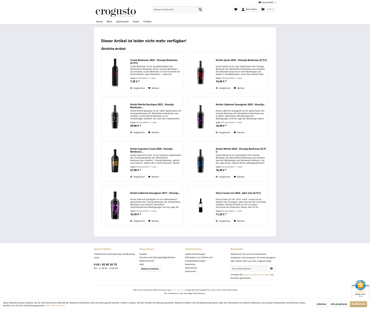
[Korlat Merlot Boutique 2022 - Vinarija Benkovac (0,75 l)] (115, 116)
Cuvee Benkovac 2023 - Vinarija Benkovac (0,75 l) (154, 61)
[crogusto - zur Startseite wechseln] (115, 12)
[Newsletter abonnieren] (271, 268)
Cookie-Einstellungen (195, 254)
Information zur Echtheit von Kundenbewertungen (199, 259)
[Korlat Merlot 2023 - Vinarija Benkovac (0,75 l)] (200, 161)
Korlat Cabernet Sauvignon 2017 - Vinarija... (155, 193)
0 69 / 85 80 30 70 (105, 264)
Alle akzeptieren (339, 304)
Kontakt (143, 254)
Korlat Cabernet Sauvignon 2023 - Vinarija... (241, 104)
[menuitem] (177, 9)
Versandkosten (178, 290)
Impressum (190, 271)
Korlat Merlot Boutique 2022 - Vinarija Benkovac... (152, 106)
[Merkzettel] (236, 9)
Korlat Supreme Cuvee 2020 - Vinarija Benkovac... (151, 150)
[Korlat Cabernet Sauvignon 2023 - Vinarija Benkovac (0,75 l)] (200, 116)
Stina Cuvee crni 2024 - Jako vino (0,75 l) (238, 193)
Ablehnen (321, 304)
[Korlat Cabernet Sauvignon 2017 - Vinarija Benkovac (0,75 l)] (115, 205)
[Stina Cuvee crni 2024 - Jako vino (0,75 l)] (200, 205)
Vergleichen (139, 88)
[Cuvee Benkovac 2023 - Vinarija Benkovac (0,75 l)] (115, 72)
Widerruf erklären (150, 268)
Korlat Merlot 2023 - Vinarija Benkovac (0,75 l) (241, 150)
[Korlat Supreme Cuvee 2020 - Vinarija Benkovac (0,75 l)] (115, 161)
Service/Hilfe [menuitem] (267, 2)
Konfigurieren (358, 304)
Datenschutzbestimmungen (256, 274)
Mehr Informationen (55, 305)
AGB (141, 264)
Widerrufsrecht (146, 260)
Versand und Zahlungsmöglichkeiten (157, 257)
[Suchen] (200, 9)
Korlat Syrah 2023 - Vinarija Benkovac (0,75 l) (241, 60)
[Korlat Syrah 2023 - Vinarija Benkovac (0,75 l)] (200, 72)
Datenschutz (191, 267)
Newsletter (190, 264)
